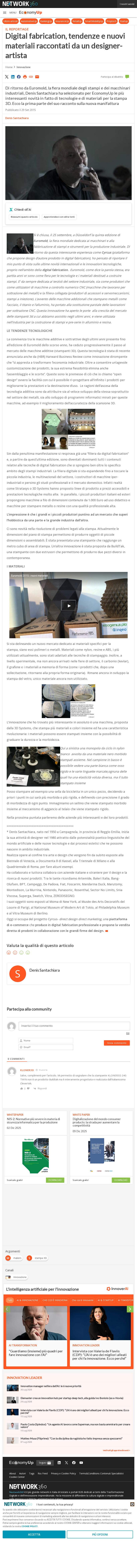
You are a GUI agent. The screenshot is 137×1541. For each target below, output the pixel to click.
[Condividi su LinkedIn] (12, 77)
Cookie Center (17, 1476)
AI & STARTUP (106, 1300)
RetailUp (77, 21)
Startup (124, 21)
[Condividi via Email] (37, 77)
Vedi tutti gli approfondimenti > (116, 1450)
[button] (9, 12)
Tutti (9, 1300)
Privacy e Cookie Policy (63, 1473)
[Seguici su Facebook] (74, 1463)
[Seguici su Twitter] (66, 1463)
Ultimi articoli (11, 21)
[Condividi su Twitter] (6, 77)
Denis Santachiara (17, 118)
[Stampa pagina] (25, 77)
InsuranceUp (62, 21)
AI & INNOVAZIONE (27, 1300)
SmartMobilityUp (94, 21)
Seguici (43, 1462)
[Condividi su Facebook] (19, 77)
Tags (31, 1473)
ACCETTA (34, 1534)
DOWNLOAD (55, 1180)
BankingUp (46, 21)
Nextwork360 (16, 1492)
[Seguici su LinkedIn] (59, 1463)
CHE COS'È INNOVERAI (55, 1300)
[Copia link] (31, 77)
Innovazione (23, 66)
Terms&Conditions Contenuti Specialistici (101, 1473)
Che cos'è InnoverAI (82, 1300)
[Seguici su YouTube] (81, 1463)
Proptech (111, 21)
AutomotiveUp (29, 21)
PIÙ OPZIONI (100, 1534)
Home (9, 66)
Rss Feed (43, 1473)
